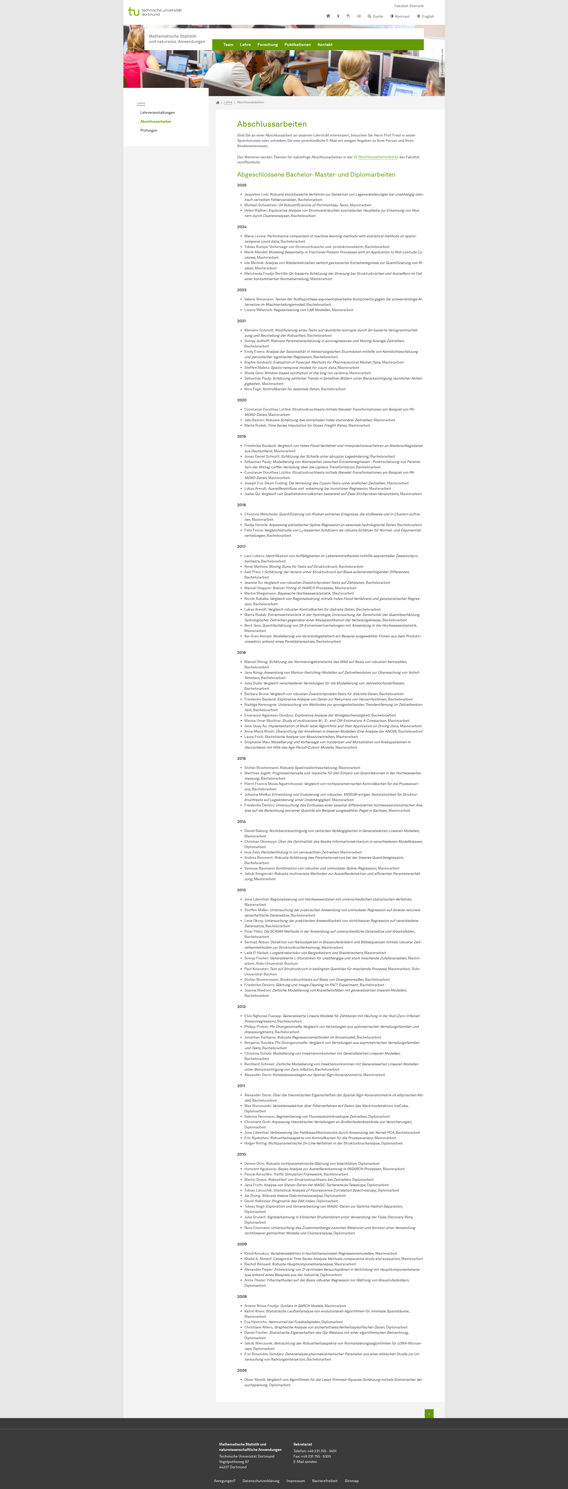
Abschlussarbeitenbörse (378, 157)
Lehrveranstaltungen (157, 112)
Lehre (245, 44)
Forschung (268, 44)
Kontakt (325, 44)
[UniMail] (359, 16)
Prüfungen (148, 130)
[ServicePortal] (348, 16)
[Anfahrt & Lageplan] (338, 16)
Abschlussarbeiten (155, 121)
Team (228, 44)
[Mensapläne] (328, 16)
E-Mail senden (305, 1462)
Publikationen (298, 44)
